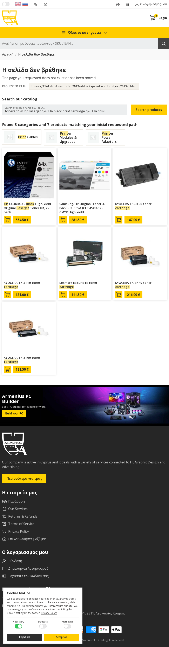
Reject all (24, 637)
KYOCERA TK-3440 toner (133, 284)
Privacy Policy (49, 613)
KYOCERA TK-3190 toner (133, 206)
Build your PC (14, 413)
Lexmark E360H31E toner (78, 284)
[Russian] (25, 4)
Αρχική (7, 54)
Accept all (61, 637)
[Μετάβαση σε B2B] (5, 4)
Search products (149, 109)
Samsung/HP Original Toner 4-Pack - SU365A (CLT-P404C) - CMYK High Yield (82, 208)
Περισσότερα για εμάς (24, 478)
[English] (18, 4)
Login (163, 18)
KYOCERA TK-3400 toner (22, 359)
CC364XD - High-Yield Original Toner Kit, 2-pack (27, 208)
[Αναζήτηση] (163, 43)
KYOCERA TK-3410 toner (22, 284)
